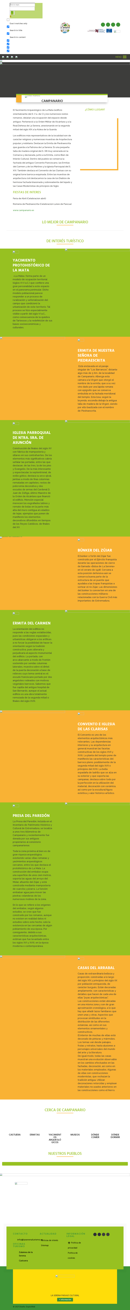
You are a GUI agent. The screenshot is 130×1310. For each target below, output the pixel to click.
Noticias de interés (49, 1240)
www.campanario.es (23, 210)
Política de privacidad (74, 1245)
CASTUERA (15, 1135)
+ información (65, 1299)
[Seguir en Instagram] (113, 25)
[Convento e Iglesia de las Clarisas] (32, 712)
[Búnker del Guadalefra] (11, 536)
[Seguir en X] (108, 25)
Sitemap (45, 1245)
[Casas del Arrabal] (32, 957)
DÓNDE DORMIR (115, 1136)
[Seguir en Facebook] (103, 25)
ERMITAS (35, 1135)
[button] (118, 57)
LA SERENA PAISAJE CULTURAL (65, 1295)
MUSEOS (75, 1135)
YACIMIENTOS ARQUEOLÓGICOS (55, 1138)
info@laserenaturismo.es (30, 1239)
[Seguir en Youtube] (118, 25)
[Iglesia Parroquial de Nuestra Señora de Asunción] (97, 422)
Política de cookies (73, 1255)
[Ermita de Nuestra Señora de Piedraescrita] (32, 338)
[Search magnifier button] (12, 13)
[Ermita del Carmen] (97, 612)
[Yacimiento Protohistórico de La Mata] (97, 250)
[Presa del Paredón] (97, 804)
